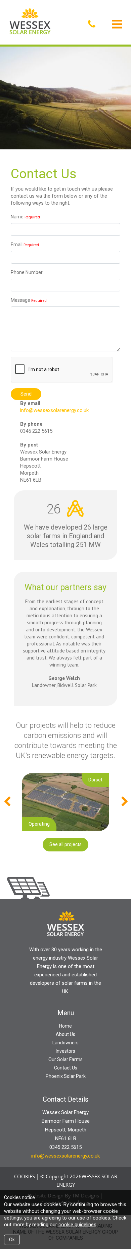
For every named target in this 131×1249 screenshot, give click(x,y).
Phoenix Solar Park (66, 1076)
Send (26, 394)
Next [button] (124, 801)
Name (17, 216)
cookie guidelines (77, 1225)
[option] (65, 802)
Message (20, 300)
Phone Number (27, 272)
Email (17, 244)
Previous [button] (6, 801)
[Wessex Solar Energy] (31, 21)
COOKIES (24, 1176)
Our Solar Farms (65, 1059)
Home (65, 1026)
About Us (65, 1034)
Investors (65, 1051)
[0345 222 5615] (93, 24)
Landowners (65, 1042)
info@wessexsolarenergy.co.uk (54, 410)
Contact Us (65, 1067)
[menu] (117, 24)
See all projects (65, 844)
